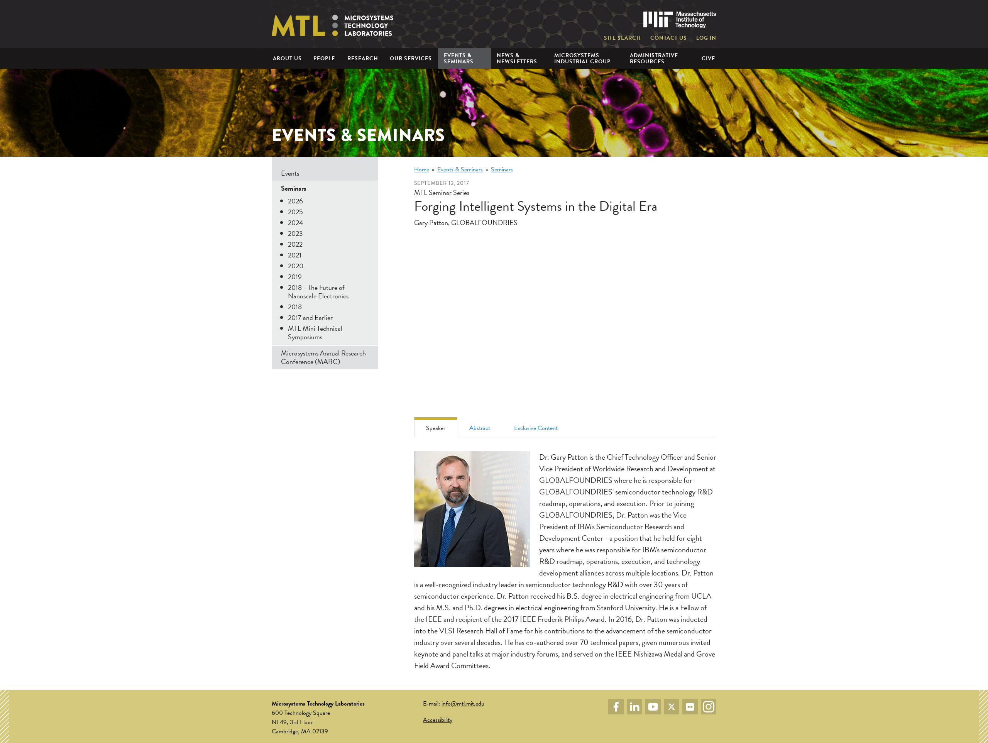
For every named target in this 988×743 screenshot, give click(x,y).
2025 (295, 211)
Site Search (622, 38)
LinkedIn (634, 706)
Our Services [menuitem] (411, 58)
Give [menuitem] (708, 58)
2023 (295, 233)
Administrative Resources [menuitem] (654, 58)
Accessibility (437, 719)
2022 (295, 244)
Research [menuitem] (362, 58)
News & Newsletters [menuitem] (517, 58)
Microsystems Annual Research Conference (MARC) (323, 357)
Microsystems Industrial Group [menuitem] (582, 58)
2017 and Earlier (310, 317)
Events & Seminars (460, 169)
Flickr (690, 706)
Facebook (616, 706)
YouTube (653, 706)
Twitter (671, 706)
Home (421, 169)
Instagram (708, 706)
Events (290, 173)
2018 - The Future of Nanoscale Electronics (318, 291)
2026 (295, 201)
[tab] (435, 427)
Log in (706, 38)
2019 (295, 276)
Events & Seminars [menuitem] (459, 58)
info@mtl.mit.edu (463, 703)
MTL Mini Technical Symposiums (315, 332)
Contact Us (668, 38)
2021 (294, 255)
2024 (295, 222)
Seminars (502, 169)
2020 (295, 266)
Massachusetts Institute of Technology (679, 20)
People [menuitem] (324, 58)
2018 (295, 306)
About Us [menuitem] (287, 58)
